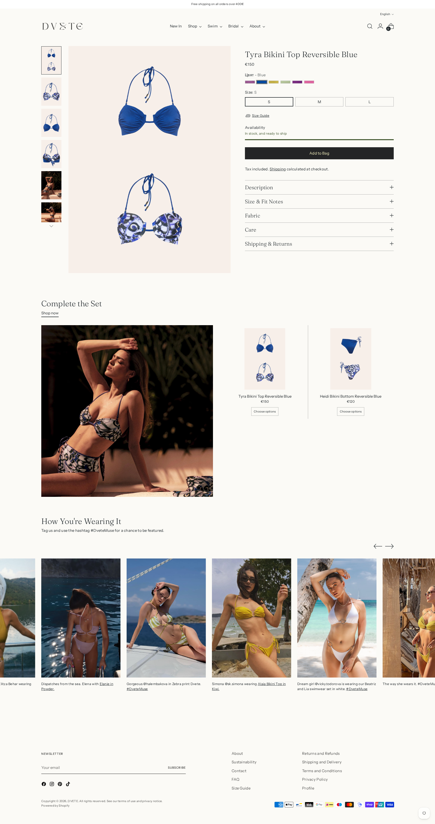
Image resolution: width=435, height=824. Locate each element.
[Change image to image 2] (51, 92)
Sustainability (244, 762)
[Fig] (250, 82)
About (237, 753)
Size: (251, 92)
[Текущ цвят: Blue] (262, 82)
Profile (308, 788)
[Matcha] (285, 82)
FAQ (235, 779)
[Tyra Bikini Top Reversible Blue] (264, 359)
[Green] (274, 82)
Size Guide (260, 116)
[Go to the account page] (380, 26)
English (385, 14)
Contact (239, 770)
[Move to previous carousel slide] (378, 546)
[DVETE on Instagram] (52, 784)
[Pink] (309, 82)
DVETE (73, 801)
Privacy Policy (315, 779)
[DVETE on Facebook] (44, 784)
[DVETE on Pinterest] (60, 784)
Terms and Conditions (322, 770)
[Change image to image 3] (51, 123)
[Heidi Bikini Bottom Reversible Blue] (350, 359)
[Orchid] (297, 82)
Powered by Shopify (55, 805)
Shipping (278, 169)
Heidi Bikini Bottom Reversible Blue (350, 396)
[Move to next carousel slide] (389, 546)
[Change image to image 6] (51, 216)
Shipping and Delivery (322, 762)
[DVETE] (62, 26)
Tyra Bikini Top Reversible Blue (265, 396)
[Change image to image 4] (51, 154)
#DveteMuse (137, 689)
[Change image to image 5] (51, 185)
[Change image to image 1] (51, 60)
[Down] (51, 226)
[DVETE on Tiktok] (68, 784)
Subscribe (177, 767)
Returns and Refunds (321, 753)
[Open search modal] (370, 26)
